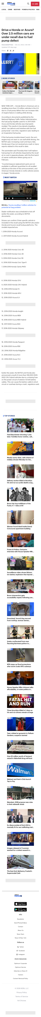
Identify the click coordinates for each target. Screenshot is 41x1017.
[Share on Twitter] (10, 50)
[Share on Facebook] (8, 50)
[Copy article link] (13, 50)
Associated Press (7, 45)
